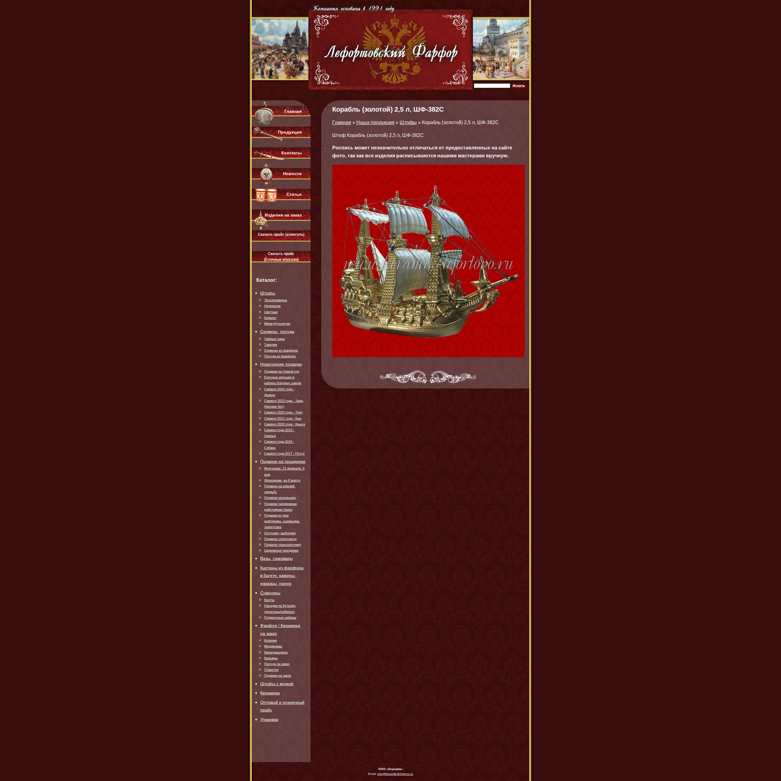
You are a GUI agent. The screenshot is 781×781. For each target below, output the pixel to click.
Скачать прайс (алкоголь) (281, 234)
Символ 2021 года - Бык (282, 418)
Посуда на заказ (277, 664)
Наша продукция (375, 122)
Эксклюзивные (275, 300)
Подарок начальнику (280, 498)
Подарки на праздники (282, 461)
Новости (292, 173)
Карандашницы (276, 652)
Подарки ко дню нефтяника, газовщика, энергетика (282, 521)
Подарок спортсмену (280, 539)
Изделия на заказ (283, 215)
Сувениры (270, 592)
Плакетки (271, 670)
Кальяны (271, 658)
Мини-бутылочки (277, 323)
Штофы (267, 293)
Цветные (271, 312)
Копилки (270, 640)
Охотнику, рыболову (280, 533)
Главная (293, 111)
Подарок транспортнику (282, 544)
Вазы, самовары (276, 558)
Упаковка (269, 719)
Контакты (291, 152)
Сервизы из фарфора (281, 350)
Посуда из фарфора (280, 356)
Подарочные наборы (280, 617)
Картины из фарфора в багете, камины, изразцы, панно (282, 575)
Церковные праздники (281, 550)
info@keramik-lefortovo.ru (395, 774)
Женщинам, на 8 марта (282, 480)
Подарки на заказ (277, 675)
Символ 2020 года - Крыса (284, 424)
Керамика (270, 692)
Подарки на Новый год (281, 371)
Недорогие (272, 306)
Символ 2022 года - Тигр (283, 412)
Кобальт (270, 318)
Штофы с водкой (276, 683)
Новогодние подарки (281, 364)
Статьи (294, 194)
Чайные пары (274, 339)
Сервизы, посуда (277, 331)
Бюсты (269, 600)
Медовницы (273, 646)
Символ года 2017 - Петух (284, 453)
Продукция (290, 132)
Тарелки (270, 344)
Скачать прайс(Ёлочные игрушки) (281, 257)
